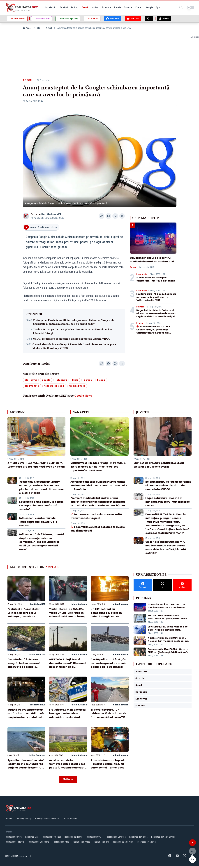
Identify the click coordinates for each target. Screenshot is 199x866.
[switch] (190, 7)
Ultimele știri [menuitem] (50, 7)
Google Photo (77, 385)
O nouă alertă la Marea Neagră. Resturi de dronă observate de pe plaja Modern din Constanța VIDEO (74, 346)
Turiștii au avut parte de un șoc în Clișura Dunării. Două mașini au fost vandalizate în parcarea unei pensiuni (25, 715)
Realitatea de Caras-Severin (163, 837)
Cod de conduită (70, 818)
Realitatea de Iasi (101, 842)
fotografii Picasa (54, 385)
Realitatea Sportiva (13, 837)
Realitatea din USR (94, 837)
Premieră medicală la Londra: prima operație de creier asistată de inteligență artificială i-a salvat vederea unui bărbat (97, 501)
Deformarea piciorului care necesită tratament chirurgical (96, 516)
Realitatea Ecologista (51, 837)
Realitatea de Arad (61, 842)
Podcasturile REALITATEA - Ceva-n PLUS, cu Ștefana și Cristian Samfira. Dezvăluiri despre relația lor (153, 331)
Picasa (101, 380)
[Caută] (181, 7)
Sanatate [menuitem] (128, 7)
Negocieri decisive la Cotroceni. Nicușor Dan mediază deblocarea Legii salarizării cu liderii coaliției (156, 313)
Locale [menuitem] (117, 7)
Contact (8, 818)
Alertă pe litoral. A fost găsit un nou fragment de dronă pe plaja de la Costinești (109, 663)
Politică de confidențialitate (47, 818)
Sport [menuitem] (158, 7)
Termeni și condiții (24, 818)
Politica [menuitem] (75, 7)
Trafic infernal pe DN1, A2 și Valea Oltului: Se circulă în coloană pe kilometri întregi (72, 331)
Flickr (75, 380)
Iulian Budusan (79, 604)
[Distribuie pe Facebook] (108, 216)
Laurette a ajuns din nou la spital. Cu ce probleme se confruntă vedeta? (41, 505)
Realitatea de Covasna (116, 837)
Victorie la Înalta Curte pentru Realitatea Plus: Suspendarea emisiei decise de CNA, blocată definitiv (165, 547)
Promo (139, 323)
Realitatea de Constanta (38, 842)
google (46, 380)
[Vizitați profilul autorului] (26, 216)
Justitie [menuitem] (95, 7)
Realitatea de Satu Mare (123, 842)
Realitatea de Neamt (73, 837)
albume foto (32, 385)
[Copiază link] (101, 216)
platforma (31, 380)
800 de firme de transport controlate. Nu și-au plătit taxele (156, 279)
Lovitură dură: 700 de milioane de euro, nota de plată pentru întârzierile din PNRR (156, 297)
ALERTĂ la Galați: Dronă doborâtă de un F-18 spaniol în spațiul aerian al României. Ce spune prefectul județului (67, 667)
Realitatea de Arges (81, 842)
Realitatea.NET (51, 214)
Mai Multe (68, 779)
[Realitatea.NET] (22, 7)
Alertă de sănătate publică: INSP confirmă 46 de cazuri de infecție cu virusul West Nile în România (98, 485)
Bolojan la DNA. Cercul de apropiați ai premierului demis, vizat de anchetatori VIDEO (168, 485)
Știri (38, 28)
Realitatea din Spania (146, 842)
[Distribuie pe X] (122, 216)
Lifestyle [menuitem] (148, 7)
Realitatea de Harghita (14, 842)
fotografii (61, 380)
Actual (49, 28)
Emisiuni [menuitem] (64, 7)
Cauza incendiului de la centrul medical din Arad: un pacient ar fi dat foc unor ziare (152, 261)
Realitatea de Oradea (138, 837)
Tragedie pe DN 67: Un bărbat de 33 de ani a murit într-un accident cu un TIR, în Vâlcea (108, 715)
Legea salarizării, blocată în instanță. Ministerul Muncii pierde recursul (167, 501)
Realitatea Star (31, 837)
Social (133, 267)
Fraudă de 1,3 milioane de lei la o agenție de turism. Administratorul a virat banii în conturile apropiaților (67, 717)
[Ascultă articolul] (192, 842)
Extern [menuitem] (138, 7)
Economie (141, 274)
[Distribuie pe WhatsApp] (115, 216)
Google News (83, 395)
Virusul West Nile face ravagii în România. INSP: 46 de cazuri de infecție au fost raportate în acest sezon (98, 466)
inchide (87, 380)
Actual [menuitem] (85, 7)
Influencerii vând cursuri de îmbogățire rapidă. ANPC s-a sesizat (38, 521)
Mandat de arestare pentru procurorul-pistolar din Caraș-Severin (160, 464)
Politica (140, 307)
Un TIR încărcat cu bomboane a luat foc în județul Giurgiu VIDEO (71, 338)
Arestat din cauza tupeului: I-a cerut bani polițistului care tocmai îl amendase (109, 763)
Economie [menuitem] (106, 7)
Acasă (29, 28)
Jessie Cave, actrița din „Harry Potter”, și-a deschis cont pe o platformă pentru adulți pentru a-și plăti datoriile (41, 487)
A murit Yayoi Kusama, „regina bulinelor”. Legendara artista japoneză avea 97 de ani (36, 464)
